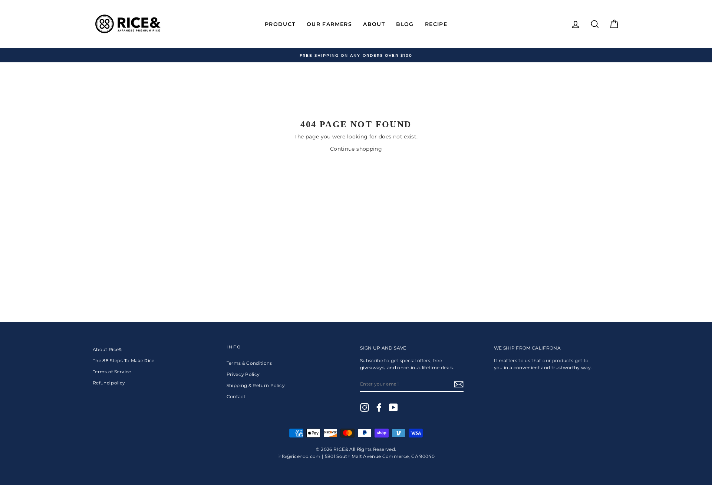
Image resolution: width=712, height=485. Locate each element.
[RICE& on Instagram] (364, 407)
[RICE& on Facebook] (379, 407)
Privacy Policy (243, 374)
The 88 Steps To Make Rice (124, 360)
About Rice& (107, 349)
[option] (356, 55)
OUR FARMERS (329, 24)
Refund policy (109, 383)
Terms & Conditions (249, 363)
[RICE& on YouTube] (393, 407)
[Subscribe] (459, 384)
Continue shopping (356, 148)
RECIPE (436, 24)
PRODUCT (280, 24)
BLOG (405, 24)
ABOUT (374, 24)
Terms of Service (112, 371)
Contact (236, 396)
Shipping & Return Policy (256, 385)
